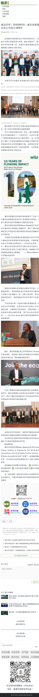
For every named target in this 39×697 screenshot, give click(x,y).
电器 (4, 16)
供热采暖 (6, 656)
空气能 (25, 652)
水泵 (8, 144)
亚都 (22, 237)
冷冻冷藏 (6, 652)
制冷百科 (15, 656)
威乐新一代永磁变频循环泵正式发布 (16, 547)
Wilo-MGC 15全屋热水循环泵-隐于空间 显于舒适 (20, 540)
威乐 (4, 521)
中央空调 (15, 652)
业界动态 (25, 656)
